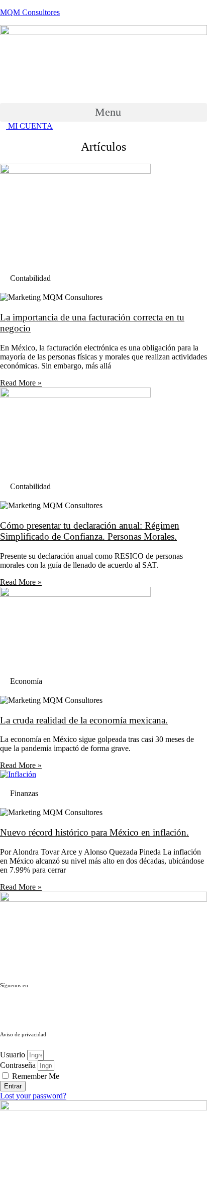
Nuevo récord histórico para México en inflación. (94, 832)
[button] (103, 112)
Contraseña (18, 1065)
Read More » (21, 382)
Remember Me (34, 1076)
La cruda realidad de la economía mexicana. (84, 720)
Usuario (12, 1054)
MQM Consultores (30, 12)
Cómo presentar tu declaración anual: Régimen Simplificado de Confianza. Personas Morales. (89, 531)
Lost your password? (33, 1095)
